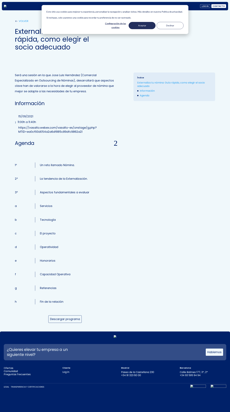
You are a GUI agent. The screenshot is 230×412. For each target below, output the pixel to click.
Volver (23, 21)
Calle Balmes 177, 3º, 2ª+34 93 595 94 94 (194, 373)
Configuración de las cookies (115, 25)
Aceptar (142, 25)
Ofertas (8, 368)
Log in (205, 6)
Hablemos (214, 352)
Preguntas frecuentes (17, 374)
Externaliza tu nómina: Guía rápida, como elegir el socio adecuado (171, 84)
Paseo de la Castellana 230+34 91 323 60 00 (137, 373)
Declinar (170, 25)
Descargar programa (65, 319)
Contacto (219, 6)
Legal (6, 387)
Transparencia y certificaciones (27, 387)
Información (147, 91)
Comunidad (11, 371)
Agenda (144, 95)
